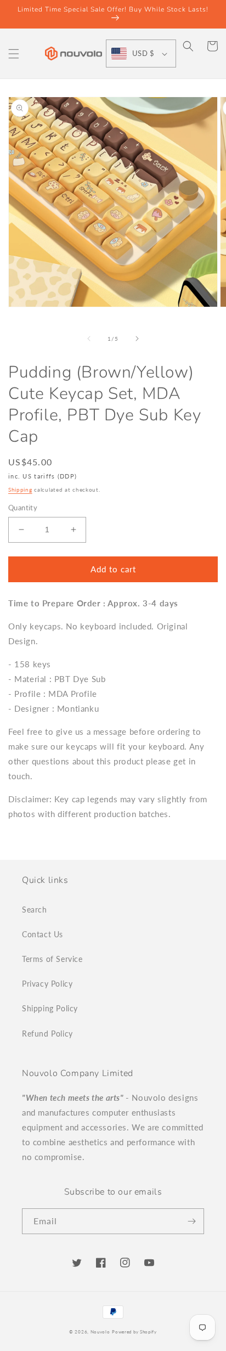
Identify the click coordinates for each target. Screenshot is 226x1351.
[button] (14, 54)
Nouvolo (100, 1332)
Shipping (20, 489)
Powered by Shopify (134, 1332)
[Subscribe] (191, 1221)
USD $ (143, 53)
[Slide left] (89, 339)
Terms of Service (52, 959)
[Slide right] (137, 339)
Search (34, 909)
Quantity (22, 507)
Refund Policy (47, 1033)
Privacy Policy (47, 983)
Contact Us (42, 934)
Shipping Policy (50, 1008)
